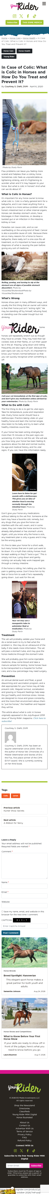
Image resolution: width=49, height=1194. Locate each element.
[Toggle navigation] (44, 3)
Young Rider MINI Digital (24, 1114)
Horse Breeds (10, 971)
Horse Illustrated (24, 1117)
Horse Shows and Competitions (17, 1032)
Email (5, 892)
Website (6, 902)
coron (15, 796)
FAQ (24, 1137)
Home (4, 38)
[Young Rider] (24, 6)
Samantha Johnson (12, 991)
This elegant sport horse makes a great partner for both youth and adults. (24, 983)
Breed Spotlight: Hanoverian (20, 975)
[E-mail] (6, 769)
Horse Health (29, 38)
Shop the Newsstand (24, 1105)
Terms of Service (24, 1131)
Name (5, 882)
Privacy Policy (24, 1134)
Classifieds (24, 1111)
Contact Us (24, 1125)
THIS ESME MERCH (32, 22)
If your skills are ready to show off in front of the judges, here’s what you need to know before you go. (24, 1046)
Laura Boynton (10, 1055)
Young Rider (9, 57)
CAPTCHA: (7, 920)
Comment (7, 851)
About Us (24, 1122)
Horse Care (15, 38)
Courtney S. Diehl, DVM (16, 86)
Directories (24, 1108)
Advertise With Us (25, 1128)
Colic (6, 796)
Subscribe (12, 22)
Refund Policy (24, 1140)
